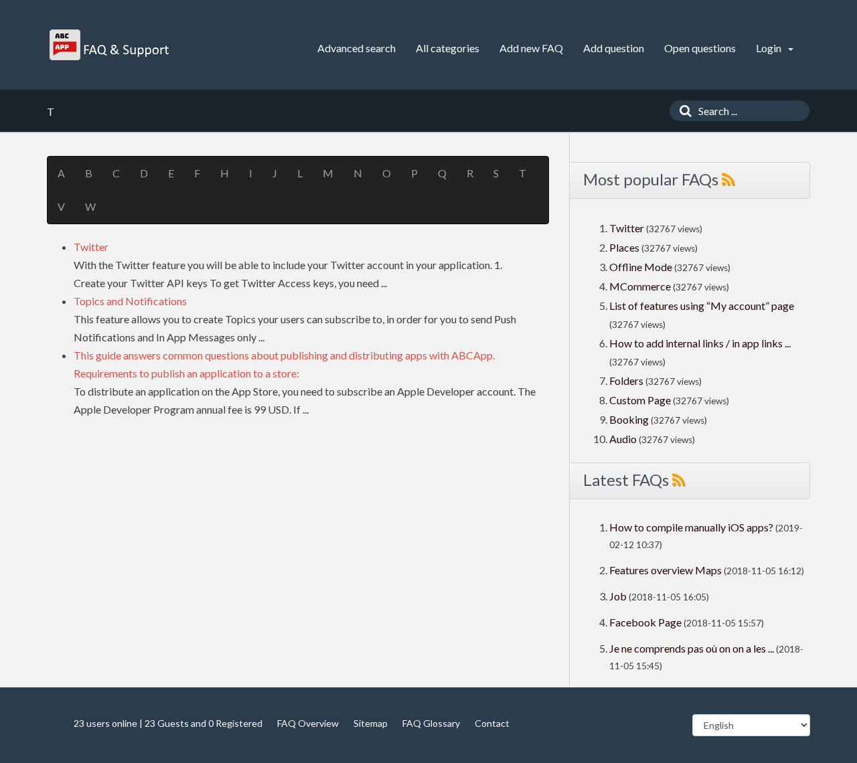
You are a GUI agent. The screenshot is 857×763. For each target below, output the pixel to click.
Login (769, 47)
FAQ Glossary (431, 723)
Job (618, 596)
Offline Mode (641, 266)
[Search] (682, 110)
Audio (623, 438)
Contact (492, 723)
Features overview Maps (665, 570)
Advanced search (356, 47)
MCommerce (641, 286)
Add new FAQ (531, 47)
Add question (613, 47)
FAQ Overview (308, 723)
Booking (630, 419)
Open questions (700, 47)
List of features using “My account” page (701, 305)
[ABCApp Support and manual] (111, 44)
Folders (626, 380)
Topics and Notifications (130, 300)
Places (624, 247)
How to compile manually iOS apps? (692, 527)
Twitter (91, 246)
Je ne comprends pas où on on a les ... (691, 648)
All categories (447, 47)
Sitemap (371, 723)
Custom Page (641, 400)
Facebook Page (645, 622)
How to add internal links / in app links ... (700, 343)
